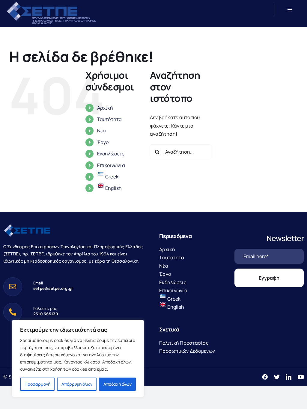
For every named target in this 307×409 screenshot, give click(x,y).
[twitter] (277, 377)
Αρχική (105, 107)
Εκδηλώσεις (110, 153)
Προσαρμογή (37, 384)
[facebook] (265, 377)
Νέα (101, 130)
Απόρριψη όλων (76, 384)
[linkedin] (288, 377)
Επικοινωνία (111, 165)
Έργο (103, 142)
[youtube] (300, 377)
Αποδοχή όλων (117, 384)
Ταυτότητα (109, 119)
